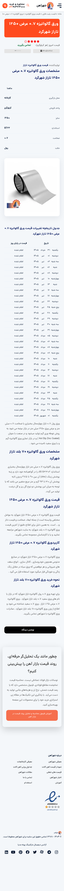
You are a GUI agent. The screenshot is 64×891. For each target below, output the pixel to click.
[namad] (53, 800)
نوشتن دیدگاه (28, 630)
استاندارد (56, 128)
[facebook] (28, 852)
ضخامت (56, 138)
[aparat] (43, 852)
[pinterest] (21, 852)
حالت (57, 148)
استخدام (28, 783)
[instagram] (57, 852)
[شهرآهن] (50, 6)
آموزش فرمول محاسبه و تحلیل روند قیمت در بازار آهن (32, 715)
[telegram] (50, 852)
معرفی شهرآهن (55, 762)
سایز (58, 118)
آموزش (58, 783)
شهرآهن (41, 5)
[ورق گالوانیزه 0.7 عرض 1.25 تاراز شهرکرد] (32, 187)
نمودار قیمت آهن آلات (52, 767)
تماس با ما (27, 777)
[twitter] (36, 852)
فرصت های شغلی (54, 772)
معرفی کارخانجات (24, 762)
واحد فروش (54, 108)
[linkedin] (7, 852)
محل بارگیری (54, 98)
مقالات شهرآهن (25, 772)
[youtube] (14, 852)
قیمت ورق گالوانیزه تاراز (35, 65)
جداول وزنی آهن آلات (22, 767)
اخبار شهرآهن (56, 777)
